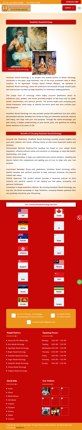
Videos (10, 415)
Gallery (11, 411)
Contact (11, 419)
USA (23, 216)
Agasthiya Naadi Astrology (18, 348)
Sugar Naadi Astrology (17, 359)
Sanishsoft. (20, 428)
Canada (59, 216)
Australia (23, 241)
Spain (23, 279)
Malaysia (59, 267)
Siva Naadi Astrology (16, 344)
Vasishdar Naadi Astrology (18, 363)
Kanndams (12, 400)
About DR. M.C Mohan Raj (18, 341)
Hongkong (23, 253)
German (23, 228)
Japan (59, 253)
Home (10, 389)
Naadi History (13, 396)
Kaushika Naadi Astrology (18, 356)
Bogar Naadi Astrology (17, 352)
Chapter (11, 404)
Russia (59, 241)
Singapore (23, 267)
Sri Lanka (23, 304)
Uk (59, 228)
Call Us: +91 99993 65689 (12, 3)
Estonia (23, 292)
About (10, 392)
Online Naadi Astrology (17, 367)
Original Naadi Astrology (17, 371)
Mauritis (59, 292)
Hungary (59, 304)
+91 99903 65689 (33, 3)
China (59, 279)
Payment (11, 408)
